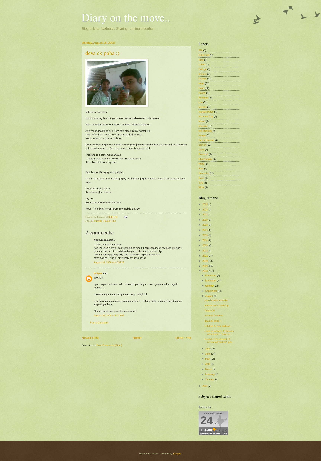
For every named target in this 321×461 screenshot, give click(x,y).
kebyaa (98, 273)
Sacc (201, 178)
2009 (205, 266)
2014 (205, 240)
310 (200, 50)
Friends (98, 221)
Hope (201, 88)
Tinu (201, 182)
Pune (201, 163)
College (203, 69)
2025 (205, 204)
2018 (205, 224)
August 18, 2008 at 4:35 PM (109, 262)
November (211, 280)
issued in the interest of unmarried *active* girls (218, 340)
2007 (205, 385)
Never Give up (206, 140)
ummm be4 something (216, 305)
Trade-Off (210, 310)
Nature (202, 135)
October (210, 285)
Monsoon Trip (206, 116)
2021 (205, 214)
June (208, 353)
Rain (201, 168)
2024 (205, 209)
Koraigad (203, 97)
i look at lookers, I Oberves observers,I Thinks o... (219, 332)
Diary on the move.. (126, 17)
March (209, 369)
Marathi (203, 107)
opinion (202, 144)
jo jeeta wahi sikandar (216, 300)
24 (206, 420)
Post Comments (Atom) (109, 345)
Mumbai (203, 126)
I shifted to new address (217, 326)
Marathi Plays (206, 111)
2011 (205, 255)
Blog (201, 60)
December (211, 275)
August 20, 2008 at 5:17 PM (109, 315)
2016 (205, 230)
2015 (205, 235)
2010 (205, 260)
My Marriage (205, 130)
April (208, 364)
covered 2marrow (214, 315)
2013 (205, 245)
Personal (203, 154)
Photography (205, 159)
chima (202, 64)
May (208, 358)
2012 (205, 250)
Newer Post (90, 338)
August (209, 296)
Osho (201, 149)
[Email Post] (125, 217)
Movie (202, 121)
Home (137, 338)
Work (201, 187)
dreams (203, 74)
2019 (205, 219)
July (207, 348)
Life (114, 221)
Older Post (183, 338)
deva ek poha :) (102, 52)
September (211, 291)
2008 (205, 271)
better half (204, 55)
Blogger (177, 453)
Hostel (106, 221)
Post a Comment (99, 322)
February (210, 374)
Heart (201, 83)
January (210, 379)
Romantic (204, 173)
